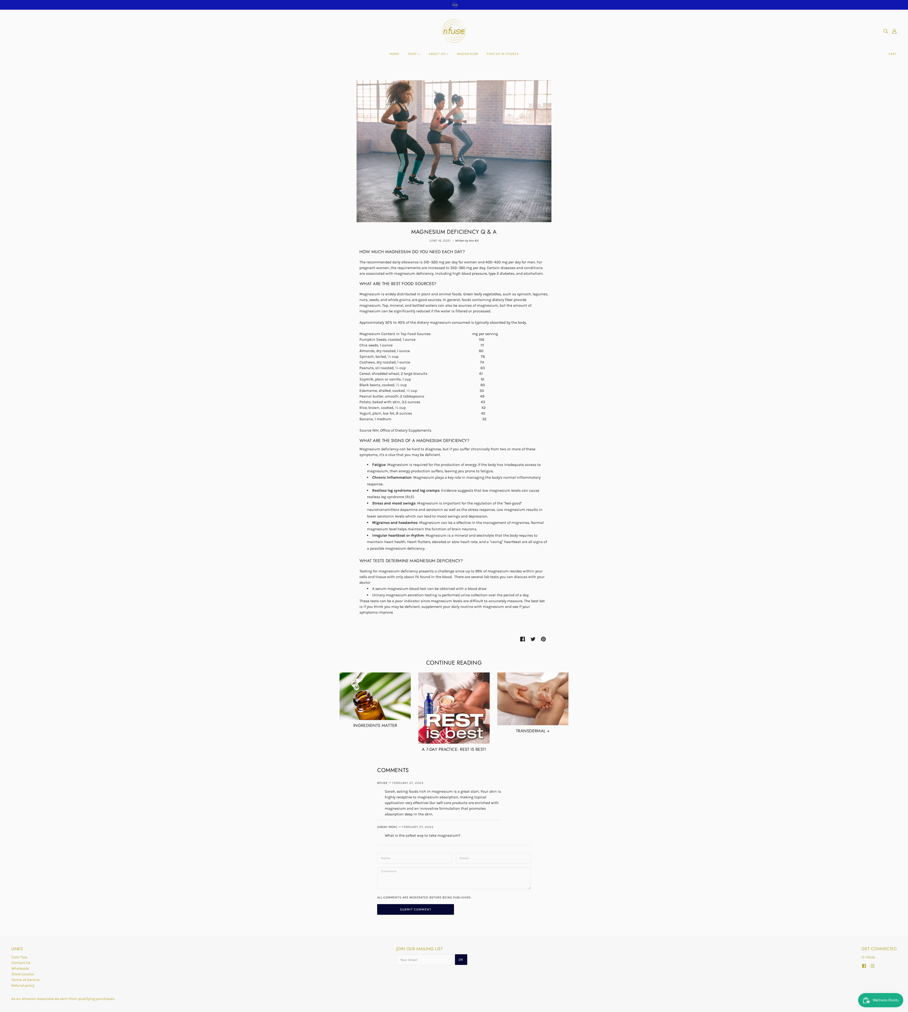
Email (464, 857)
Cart (893, 54)
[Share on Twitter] (533, 639)
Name (385, 857)
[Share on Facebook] (522, 639)
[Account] (894, 31)
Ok (461, 960)
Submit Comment (415, 909)
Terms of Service (25, 979)
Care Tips (19, 957)
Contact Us (20, 962)
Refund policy (23, 985)
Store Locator (22, 974)
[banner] (454, 30)
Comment (389, 872)
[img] (886, 31)
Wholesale (20, 968)
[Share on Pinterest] (543, 639)
